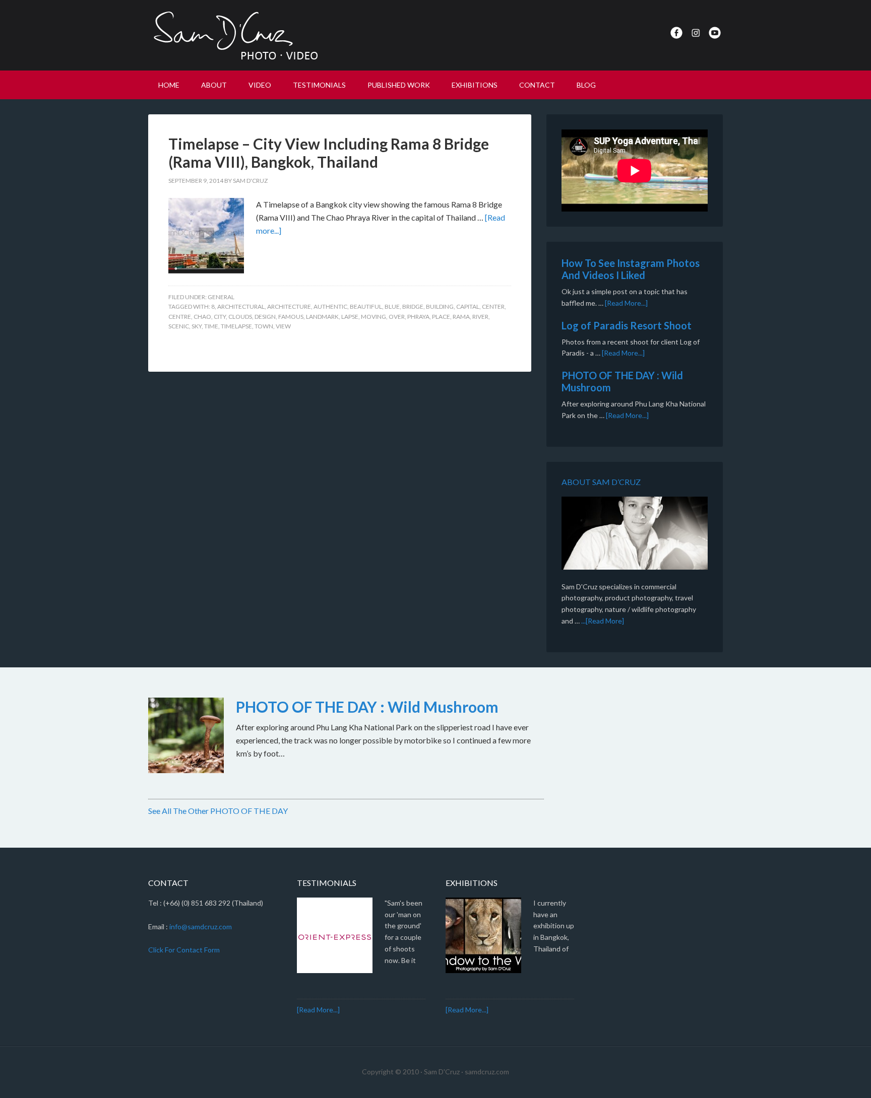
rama (461, 316)
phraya (418, 316)
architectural (241, 306)
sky (197, 326)
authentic (330, 306)
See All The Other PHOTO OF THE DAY (218, 810)
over (397, 316)
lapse (349, 316)
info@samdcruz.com (200, 926)
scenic (178, 326)
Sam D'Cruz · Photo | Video (234, 35)
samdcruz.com (487, 1071)
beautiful (366, 306)
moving (373, 316)
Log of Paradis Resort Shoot (627, 325)
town (264, 326)
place (441, 316)
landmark (322, 316)
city (220, 316)
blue (392, 306)
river (480, 316)
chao (202, 316)
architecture (289, 306)
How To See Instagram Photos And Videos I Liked (631, 269)
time (211, 326)
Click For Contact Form (184, 949)
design (265, 316)
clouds (240, 316)
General (221, 297)
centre (179, 316)
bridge (412, 306)
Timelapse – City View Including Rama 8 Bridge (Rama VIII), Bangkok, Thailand (328, 152)
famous (290, 316)
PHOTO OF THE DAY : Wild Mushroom (367, 707)
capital (467, 306)
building (440, 306)
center (493, 306)
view (283, 326)
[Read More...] (626, 303)
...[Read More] (602, 620)
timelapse (236, 326)
